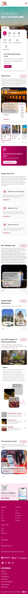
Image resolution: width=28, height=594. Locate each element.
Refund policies (5, 584)
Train (2, 513)
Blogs (2, 530)
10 (13, 143)
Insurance (17, 513)
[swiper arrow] (23, 290)
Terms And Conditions (7, 581)
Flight (2, 510)
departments (4, 587)
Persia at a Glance (9, 92)
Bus (2, 515)
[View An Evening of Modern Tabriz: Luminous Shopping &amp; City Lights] (14, 276)
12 (15, 143)
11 (14, 143)
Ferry (2, 518)
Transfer (3, 520)
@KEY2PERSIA (5, 498)
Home (2, 528)
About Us (3, 571)
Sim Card (17, 518)
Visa (16, 510)
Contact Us (4, 573)
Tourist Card (18, 515)
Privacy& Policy (5, 576)
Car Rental (17, 520)
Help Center (4, 533)
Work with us (4, 579)
